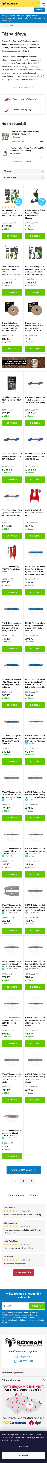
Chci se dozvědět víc (22, 87)
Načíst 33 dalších (21, 1170)
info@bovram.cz (25, 1356)
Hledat (39, 9)
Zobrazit (35, 292)
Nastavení (23, 1446)
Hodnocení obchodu (23, 1195)
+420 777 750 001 (25, 1361)
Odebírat (37, 1306)
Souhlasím (23, 1455)
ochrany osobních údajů (18, 1312)
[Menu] (43, 3)
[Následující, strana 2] (23, 1181)
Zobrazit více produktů (22, 162)
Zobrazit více (23, 1272)
